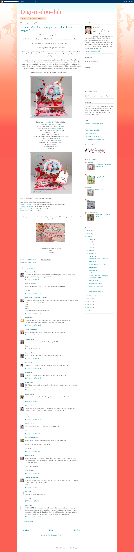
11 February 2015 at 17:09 (33, 349)
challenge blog (43, 217)
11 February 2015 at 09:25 (33, 279)
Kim (88, 175)
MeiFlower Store (90, 127)
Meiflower (58, 140)
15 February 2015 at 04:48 (33, 487)
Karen (27, 317)
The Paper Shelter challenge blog (94, 140)
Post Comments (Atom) (55, 535)
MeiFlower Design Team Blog (94, 124)
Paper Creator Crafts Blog (92, 130)
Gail (26, 505)
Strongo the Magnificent (95, 286)
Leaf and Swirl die (57, 128)
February (92, 256)
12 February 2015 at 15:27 (33, 401)
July (90, 242)
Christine (90, 162)
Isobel (27, 372)
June (90, 245)
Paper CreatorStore (90, 133)
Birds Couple (49, 122)
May (90, 248)
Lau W (27, 394)
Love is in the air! (93, 280)
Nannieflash (29, 272)
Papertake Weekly (25, 205)
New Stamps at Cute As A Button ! (102, 215)
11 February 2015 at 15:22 (33, 313)
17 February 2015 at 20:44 (33, 501)
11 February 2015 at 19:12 (33, 358)
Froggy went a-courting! (95, 283)
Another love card (93, 273)
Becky (27, 382)
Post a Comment (28, 521)
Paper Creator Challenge (95, 292)
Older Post (76, 530)
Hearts (97, 202)
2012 (88, 304)
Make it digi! (92, 261)
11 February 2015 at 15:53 (33, 325)
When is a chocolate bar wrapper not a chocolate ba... (98, 276)
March (91, 253)
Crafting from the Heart (27, 209)
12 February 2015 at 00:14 (33, 368)
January (91, 295)
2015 (88, 237)
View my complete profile (92, 51)
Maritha (27, 339)
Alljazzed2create (30, 437)
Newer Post (25, 530)
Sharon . (89, 187)
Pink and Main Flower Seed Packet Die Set (103, 165)
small (66, 136)
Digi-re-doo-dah (40, 11)
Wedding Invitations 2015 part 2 (98, 259)
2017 (88, 231)
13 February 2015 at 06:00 (33, 451)
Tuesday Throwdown (26, 207)
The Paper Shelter (30, 262)
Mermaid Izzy (92, 267)
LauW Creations (92, 213)
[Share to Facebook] (48, 260)
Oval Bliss (61, 126)
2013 (88, 302)
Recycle (35, 43)
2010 (88, 310)
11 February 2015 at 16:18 (33, 335)
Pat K (27, 363)
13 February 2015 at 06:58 (33, 473)
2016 (88, 234)
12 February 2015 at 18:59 (33, 419)
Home (24, 18)
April (90, 250)
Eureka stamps (24, 211)
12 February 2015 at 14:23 (33, 390)
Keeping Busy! (99, 177)
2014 (88, 299)
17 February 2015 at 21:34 (33, 517)
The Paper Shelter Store (92, 136)
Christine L (28, 406)
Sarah (27, 353)
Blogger (75, 548)
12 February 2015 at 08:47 (33, 378)
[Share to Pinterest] (50, 260)
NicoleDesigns (29, 329)
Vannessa (28, 455)
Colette (97, 27)
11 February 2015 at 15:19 (33, 293)
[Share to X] (46, 260)
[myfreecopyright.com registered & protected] (99, 96)
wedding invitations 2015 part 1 (97, 264)
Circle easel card (93, 270)
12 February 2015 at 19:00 (33, 433)
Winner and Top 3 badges (37, 18)
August (91, 239)
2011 (88, 307)
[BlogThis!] (44, 260)
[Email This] (42, 260)
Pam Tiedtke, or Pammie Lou (34, 297)
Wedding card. (99, 189)
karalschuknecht (30, 477)
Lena (26, 491)
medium (59, 136)
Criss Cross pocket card (95, 289)
